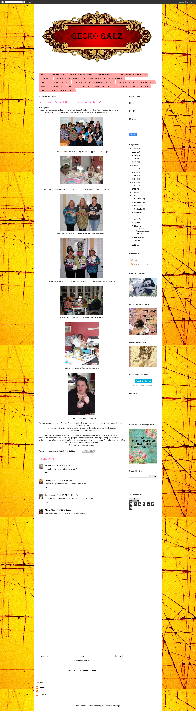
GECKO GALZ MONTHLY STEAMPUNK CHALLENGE (93, 82)
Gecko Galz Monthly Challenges (67, 78)
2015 (134, 186)
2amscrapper (50, 495)
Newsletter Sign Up (143, 381)
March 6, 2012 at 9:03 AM (62, 465)
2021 (134, 165)
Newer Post (45, 656)
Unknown (42, 695)
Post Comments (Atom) (87, 670)
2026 (134, 148)
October (137, 206)
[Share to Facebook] (90, 451)
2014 (134, 189)
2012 (134, 196)
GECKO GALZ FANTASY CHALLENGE (55, 82)
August (137, 212)
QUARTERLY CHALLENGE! (105, 86)
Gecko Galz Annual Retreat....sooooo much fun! (141, 231)
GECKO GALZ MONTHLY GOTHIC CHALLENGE (135, 82)
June (136, 219)
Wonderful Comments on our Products (132, 74)
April (136, 223)
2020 (134, 169)
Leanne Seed (44, 691)
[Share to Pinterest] (93, 451)
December (138, 199)
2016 (134, 182)
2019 (134, 172)
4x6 (103, 706)
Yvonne (48, 465)
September (138, 209)
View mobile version (81, 660)
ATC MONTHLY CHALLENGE (80, 86)
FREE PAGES (46, 78)
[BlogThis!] (85, 451)
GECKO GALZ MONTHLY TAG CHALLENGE (57, 90)
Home (43, 74)
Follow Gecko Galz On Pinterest (80, 74)
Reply (47, 473)
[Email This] (83, 451)
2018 (134, 176)
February (138, 237)
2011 (134, 245)
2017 (134, 179)
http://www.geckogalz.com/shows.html (82, 430)
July (136, 216)
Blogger (118, 706)
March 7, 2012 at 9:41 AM (62, 480)
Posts (135, 260)
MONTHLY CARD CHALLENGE (52, 86)
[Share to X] (88, 451)
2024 (134, 155)
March (137, 226)
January (137, 241)
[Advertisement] (81, 605)
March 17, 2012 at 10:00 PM (67, 495)
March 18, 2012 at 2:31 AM (61, 510)
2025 (134, 152)
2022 (134, 162)
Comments (137, 264)
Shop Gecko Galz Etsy (105, 74)
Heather (48, 480)
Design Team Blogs (57, 74)
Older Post (118, 656)
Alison (47, 510)
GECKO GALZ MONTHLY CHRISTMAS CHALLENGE (103, 78)
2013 (134, 193)
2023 (134, 159)
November (138, 202)
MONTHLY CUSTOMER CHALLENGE (134, 86)
